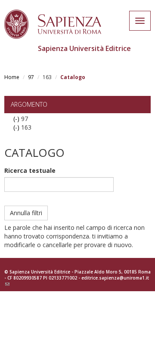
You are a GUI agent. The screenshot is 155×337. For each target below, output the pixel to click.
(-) (17, 118)
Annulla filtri (26, 213)
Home (11, 77)
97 (31, 77)
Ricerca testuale (30, 170)
